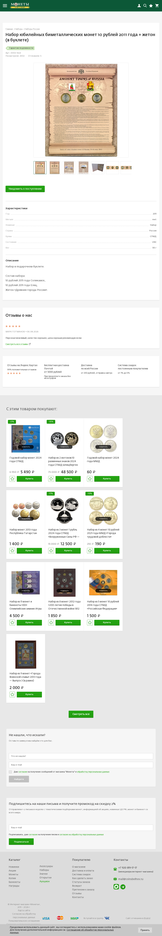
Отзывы (76, 893)
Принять (145, 930)
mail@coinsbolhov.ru (130, 879)
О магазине (78, 867)
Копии (12, 878)
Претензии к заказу (83, 890)
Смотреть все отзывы (17, 344)
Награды (14, 886)
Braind (147, 918)
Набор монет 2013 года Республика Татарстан (23, 532)
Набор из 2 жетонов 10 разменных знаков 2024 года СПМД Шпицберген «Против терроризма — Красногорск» (63, 462)
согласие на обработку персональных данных (81, 835)
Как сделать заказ (82, 878)
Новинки (14, 867)
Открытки (45, 878)
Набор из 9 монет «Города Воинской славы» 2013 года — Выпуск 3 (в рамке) (25, 677)
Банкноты (14, 882)
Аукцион (45, 881)
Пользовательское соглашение (24, 921)
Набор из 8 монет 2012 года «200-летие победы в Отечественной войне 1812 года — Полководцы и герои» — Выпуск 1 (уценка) (64, 606)
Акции (12, 871)
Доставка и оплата (83, 871)
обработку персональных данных (93, 772)
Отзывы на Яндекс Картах (22, 365)
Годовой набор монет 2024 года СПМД (25, 460)
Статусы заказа (81, 882)
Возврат (77, 886)
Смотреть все (81, 714)
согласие (23, 772)
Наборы (44, 870)
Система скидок (81, 874)
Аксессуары (46, 866)
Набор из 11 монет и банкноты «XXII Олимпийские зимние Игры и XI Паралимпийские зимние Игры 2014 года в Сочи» (25, 606)
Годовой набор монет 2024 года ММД (103, 460)
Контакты (78, 897)
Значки (43, 874)
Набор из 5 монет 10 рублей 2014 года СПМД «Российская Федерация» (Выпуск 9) (103, 606)
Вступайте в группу (93, 918)
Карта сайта (24, 910)
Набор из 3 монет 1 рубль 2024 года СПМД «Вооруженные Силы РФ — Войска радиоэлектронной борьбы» (64, 534)
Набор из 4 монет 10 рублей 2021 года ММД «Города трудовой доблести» (103, 533)
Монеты (13, 874)
